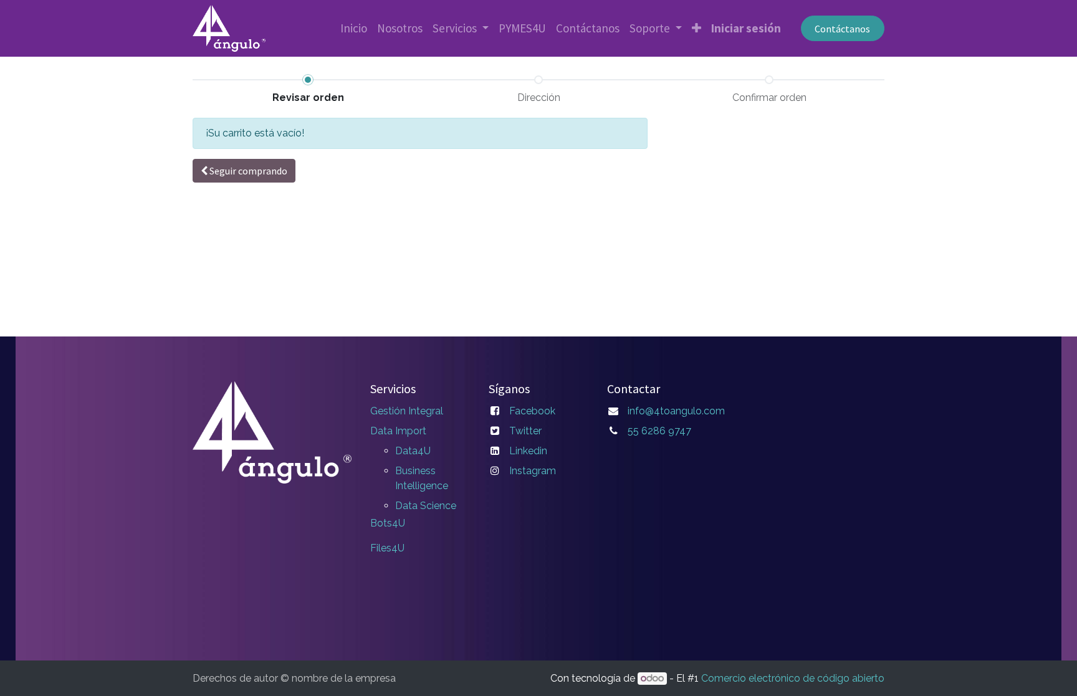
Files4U (387, 548)
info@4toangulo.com (676, 411)
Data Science (425, 506)
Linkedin (528, 451)
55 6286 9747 (659, 431)
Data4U (413, 451)
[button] (696, 28)
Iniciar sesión (746, 28)
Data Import (398, 431)
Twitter (525, 431)
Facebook (532, 411)
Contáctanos (842, 28)
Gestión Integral (406, 411)
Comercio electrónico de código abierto (792, 678)
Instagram (532, 471)
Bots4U (387, 523)
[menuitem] (353, 28)
